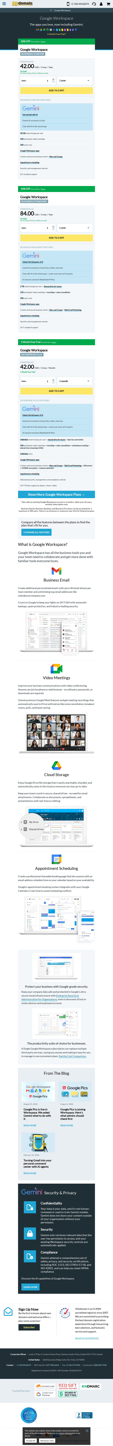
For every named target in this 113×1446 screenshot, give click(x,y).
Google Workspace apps (29, 151)
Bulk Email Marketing (72, 310)
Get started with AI (30, 115)
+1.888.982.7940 (99, 1365)
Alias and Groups (56, 157)
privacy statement (66, 1433)
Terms (43, 42)
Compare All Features (36, 532)
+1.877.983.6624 (52, 1365)
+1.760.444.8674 (24, 1365)
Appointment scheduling (29, 162)
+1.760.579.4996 (73, 1365)
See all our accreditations (87, 1338)
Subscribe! (29, 1327)
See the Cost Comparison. (72, 1056)
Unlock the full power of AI (32, 262)
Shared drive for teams (53, 286)
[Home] (51, 10)
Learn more (30, 1287)
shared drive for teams (56, 440)
